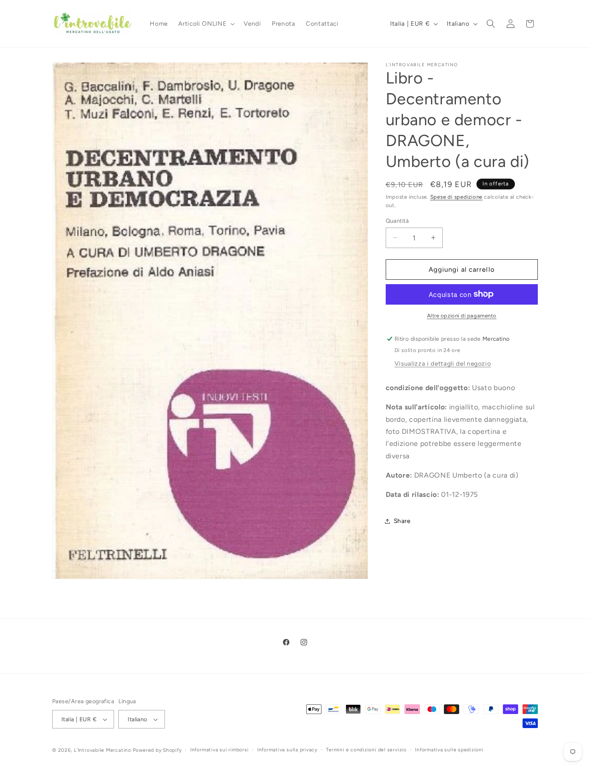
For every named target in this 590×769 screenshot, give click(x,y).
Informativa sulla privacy (287, 750)
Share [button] (402, 521)
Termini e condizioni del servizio (366, 750)
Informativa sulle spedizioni (449, 750)
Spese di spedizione (456, 196)
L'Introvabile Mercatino (102, 750)
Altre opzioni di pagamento (461, 315)
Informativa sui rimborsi (219, 750)
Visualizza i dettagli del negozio (443, 363)
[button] (205, 23)
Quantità (397, 220)
